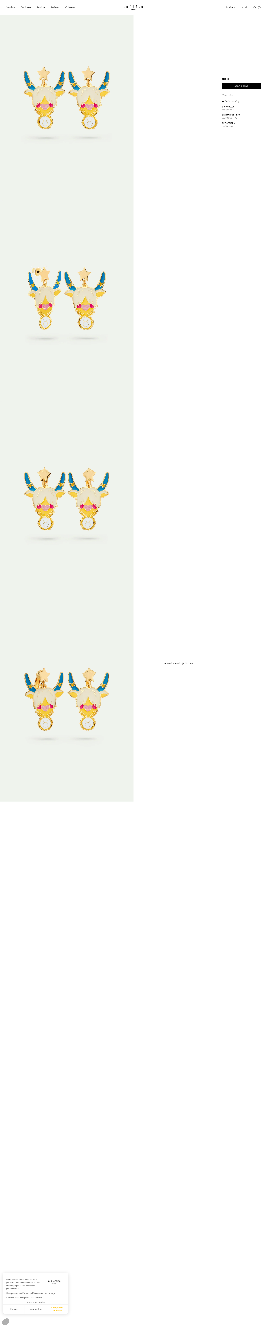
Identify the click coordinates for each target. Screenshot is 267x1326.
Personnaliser (35, 1309)
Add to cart (241, 86)
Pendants (41, 7)
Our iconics (26, 7)
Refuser (14, 1309)
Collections (70, 7)
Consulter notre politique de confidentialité (24, 1298)
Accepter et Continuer (57, 1309)
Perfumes (55, 7)
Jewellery (10, 7)
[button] (5, 1322)
